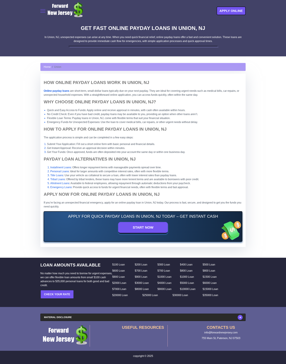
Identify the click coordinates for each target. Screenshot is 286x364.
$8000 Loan (142, 289)
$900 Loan (118, 276)
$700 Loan (141, 270)
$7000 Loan (119, 289)
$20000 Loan (120, 295)
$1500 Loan (210, 276)
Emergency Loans (61, 187)
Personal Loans (59, 171)
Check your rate (57, 294)
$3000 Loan (142, 283)
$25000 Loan (150, 295)
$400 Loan (186, 264)
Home (47, 66)
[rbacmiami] (65, 335)
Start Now (143, 227)
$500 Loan (209, 264)
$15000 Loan (210, 289)
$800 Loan (186, 270)
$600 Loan (118, 270)
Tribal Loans (57, 179)
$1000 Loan (164, 276)
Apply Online (231, 11)
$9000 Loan (164, 289)
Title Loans (56, 175)
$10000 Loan (187, 289)
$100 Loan (118, 264)
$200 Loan (141, 264)
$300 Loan (163, 264)
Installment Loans (60, 167)
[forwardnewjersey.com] (65, 11)
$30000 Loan (180, 295)
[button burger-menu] (42, 11)
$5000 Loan (187, 283)
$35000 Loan (210, 295)
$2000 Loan (119, 283)
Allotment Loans (59, 183)
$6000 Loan (210, 283)
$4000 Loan (164, 283)
